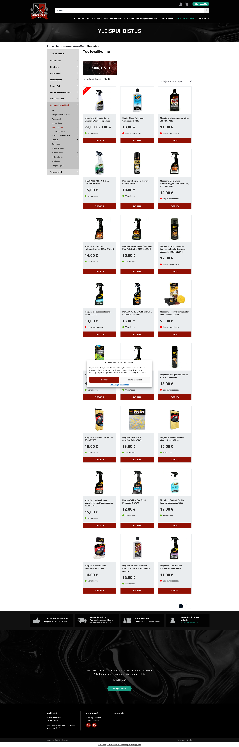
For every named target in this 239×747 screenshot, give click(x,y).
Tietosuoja (114, 384)
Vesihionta (56, 161)
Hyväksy (104, 380)
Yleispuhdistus (57, 127)
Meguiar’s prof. (58, 165)
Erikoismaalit (116, 18)
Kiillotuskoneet (58, 148)
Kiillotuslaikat (57, 157)
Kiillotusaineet (57, 152)
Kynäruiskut (102, 18)
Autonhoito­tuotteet (185, 18)
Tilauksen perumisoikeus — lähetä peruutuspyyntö (119, 745)
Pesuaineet (56, 119)
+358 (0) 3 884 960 (93, 718)
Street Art (129, 18)
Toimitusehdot (118, 713)
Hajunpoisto (60, 131)
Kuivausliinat (57, 123)
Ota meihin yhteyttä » (189, 623)
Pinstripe (91, 18)
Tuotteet (60, 46)
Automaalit (79, 18)
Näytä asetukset (135, 380)
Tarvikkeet (56, 144)
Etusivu (50, 46)
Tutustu (99, 140)
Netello (189, 740)
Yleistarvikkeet (167, 18)
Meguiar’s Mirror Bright (61, 114)
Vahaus (55, 140)
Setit (54, 110)
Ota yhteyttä (200, 4)
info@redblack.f (92, 720)
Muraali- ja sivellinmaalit (147, 18)
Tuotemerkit (203, 18)
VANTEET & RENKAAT (61, 135)
